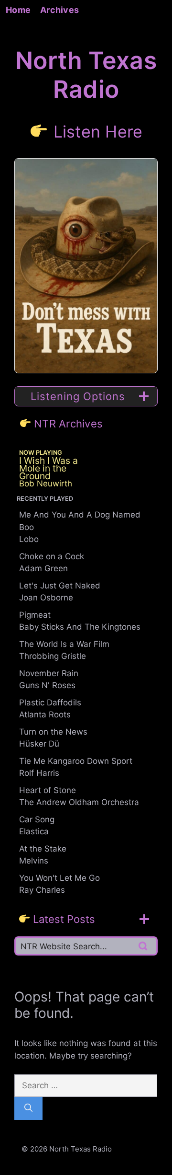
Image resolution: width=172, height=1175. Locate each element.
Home (18, 10)
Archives (59, 10)
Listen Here (98, 131)
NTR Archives (68, 423)
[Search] (28, 1108)
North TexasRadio (86, 75)
